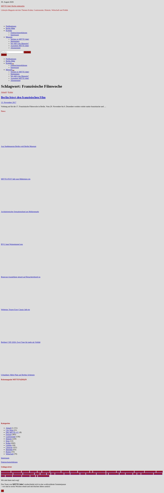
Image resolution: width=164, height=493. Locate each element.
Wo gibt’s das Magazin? (20, 43)
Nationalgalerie (91, 474)
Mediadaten (15, 41)
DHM (118, 472)
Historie (9, 439)
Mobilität (9, 450)
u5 (36, 476)
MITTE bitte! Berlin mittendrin (12, 6)
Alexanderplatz (16, 472)
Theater (32, 476)
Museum (67, 474)
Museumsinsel (75, 474)
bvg (91, 472)
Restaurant (129, 474)
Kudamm (43, 474)
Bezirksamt (73, 472)
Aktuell (4, 92)
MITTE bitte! (59, 474)
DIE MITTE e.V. (12, 432)
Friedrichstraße (139, 472)
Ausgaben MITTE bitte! (20, 46)
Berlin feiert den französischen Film (23, 97)
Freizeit (8, 434)
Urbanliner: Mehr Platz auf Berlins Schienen (18, 375)
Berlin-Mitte (10, 28)
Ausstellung (25, 472)
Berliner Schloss (55, 472)
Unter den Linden (43, 476)
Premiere (122, 474)
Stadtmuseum (17, 476)
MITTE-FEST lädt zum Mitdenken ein (15, 179)
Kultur (10, 92)
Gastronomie (10, 437)
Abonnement (15, 48)
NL (107, 474)
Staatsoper (9, 476)
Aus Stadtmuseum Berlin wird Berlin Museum (18, 146)
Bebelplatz (33, 472)
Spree (139, 474)
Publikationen (11, 26)
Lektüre (9, 445)
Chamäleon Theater (99, 472)
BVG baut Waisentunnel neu (12, 244)
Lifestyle (9, 447)
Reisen (8, 452)
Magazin (9, 37)
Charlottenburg (111, 472)
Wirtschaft (9, 454)
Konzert (37, 474)
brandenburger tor (83, 472)
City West (9, 430)
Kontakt (9, 31)
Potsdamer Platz (114, 474)
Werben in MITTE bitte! (20, 39)
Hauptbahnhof (18, 474)
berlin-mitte (46, 472)
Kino (8, 441)
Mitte (53, 474)
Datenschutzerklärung (19, 33)
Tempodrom (26, 476)
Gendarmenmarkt (150, 472)
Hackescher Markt (7, 474)
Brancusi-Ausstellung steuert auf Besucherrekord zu (20, 277)
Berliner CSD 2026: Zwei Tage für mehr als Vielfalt (20, 342)
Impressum (15, 35)
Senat (135, 474)
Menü (4, 55)
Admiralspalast (6, 472)
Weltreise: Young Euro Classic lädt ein (15, 310)
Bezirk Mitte (65, 472)
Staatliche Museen (147, 474)
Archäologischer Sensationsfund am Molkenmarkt (20, 212)
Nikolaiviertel (101, 474)
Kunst (49, 474)
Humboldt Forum (28, 474)
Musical (82, 474)
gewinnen (159, 472)
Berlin (39, 472)
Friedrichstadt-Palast (127, 472)
